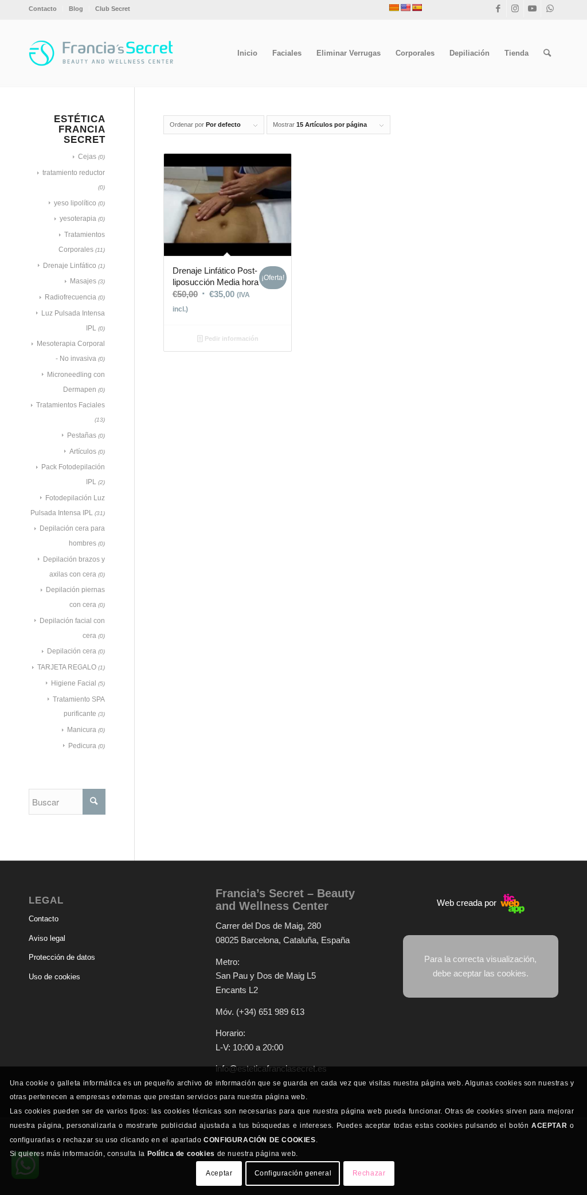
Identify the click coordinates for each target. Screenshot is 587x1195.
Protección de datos (62, 957)
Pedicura (82, 746)
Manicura (81, 730)
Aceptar (219, 1173)
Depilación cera (71, 651)
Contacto (43, 8)
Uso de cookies (54, 976)
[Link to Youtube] (532, 8)
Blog (76, 8)
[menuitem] (46, 8)
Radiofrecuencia (70, 297)
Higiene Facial (73, 683)
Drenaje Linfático (69, 266)
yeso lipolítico (75, 203)
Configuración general (293, 1173)
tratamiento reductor (73, 173)
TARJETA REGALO (66, 667)
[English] (405, 7)
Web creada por (468, 903)
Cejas (87, 157)
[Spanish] (417, 7)
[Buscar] (547, 53)
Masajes (83, 281)
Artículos (82, 451)
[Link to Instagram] (515, 8)
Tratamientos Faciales (70, 405)
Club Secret (112, 8)
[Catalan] (394, 7)
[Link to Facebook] (498, 8)
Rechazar (369, 1173)
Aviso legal (47, 938)
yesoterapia (78, 219)
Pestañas (81, 435)
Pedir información (231, 338)
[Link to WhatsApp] (549, 8)
